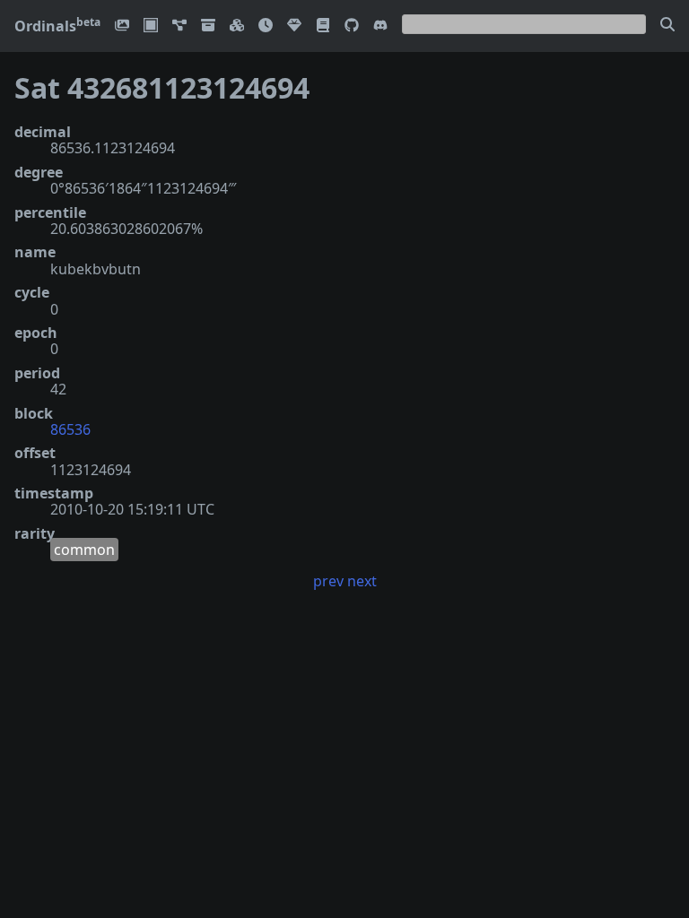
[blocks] (237, 26)
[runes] (151, 26)
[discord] (380, 26)
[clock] (265, 26)
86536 (70, 429)
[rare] (294, 26)
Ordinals (57, 26)
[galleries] (208, 26)
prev (328, 581)
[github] (351, 26)
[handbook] (323, 26)
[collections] (179, 26)
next (362, 581)
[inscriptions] (122, 26)
